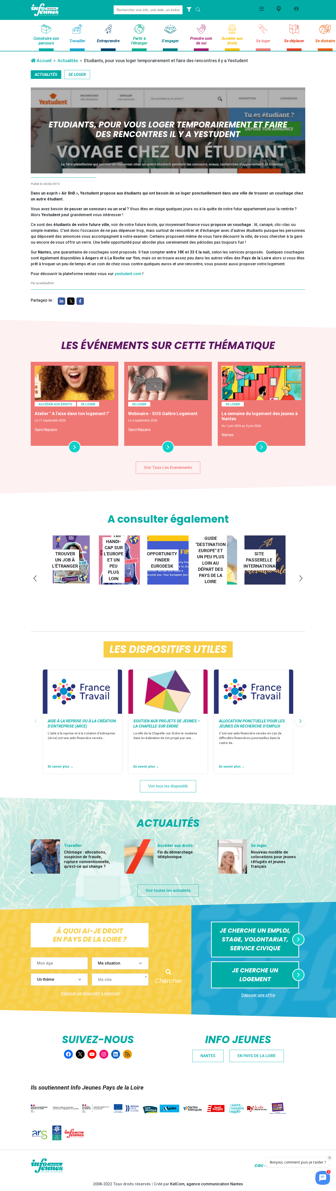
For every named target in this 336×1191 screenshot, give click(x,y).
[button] (35, 578)
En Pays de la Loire (257, 1055)
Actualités (68, 60)
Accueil (43, 60)
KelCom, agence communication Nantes (206, 1184)
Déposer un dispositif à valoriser (90, 993)
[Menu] (261, 8)
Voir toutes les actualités (168, 890)
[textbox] (122, 980)
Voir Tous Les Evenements (168, 467)
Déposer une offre (258, 995)
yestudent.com (128, 273)
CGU (259, 1165)
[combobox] (120, 979)
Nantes (207, 1055)
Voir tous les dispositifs (168, 786)
